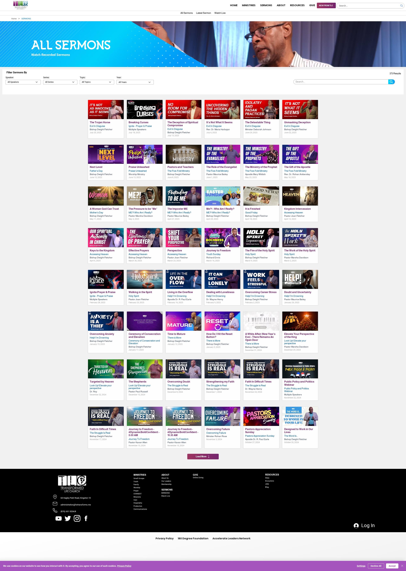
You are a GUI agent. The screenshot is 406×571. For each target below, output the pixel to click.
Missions (137, 497)
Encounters (269, 481)
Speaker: (10, 77)
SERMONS (167, 489)
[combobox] (23, 82)
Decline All (376, 566)
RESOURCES (272, 474)
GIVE (195, 475)
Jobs (267, 484)
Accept (392, 566)
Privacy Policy (124, 566)
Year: (119, 77)
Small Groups (139, 478)
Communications (140, 509)
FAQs (267, 478)
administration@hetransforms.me (76, 505)
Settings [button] (361, 566)
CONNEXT (138, 494)
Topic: (82, 77)
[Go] (391, 81)
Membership (166, 484)
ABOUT (165, 475)
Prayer (136, 491)
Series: (46, 77)
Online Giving (198, 478)
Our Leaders (166, 481)
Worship (137, 488)
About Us (165, 478)
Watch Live (165, 496)
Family (136, 485)
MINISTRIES (140, 475)
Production (138, 506)
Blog (267, 487)
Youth (136, 482)
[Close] (402, 565)
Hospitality (138, 503)
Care (135, 500)
